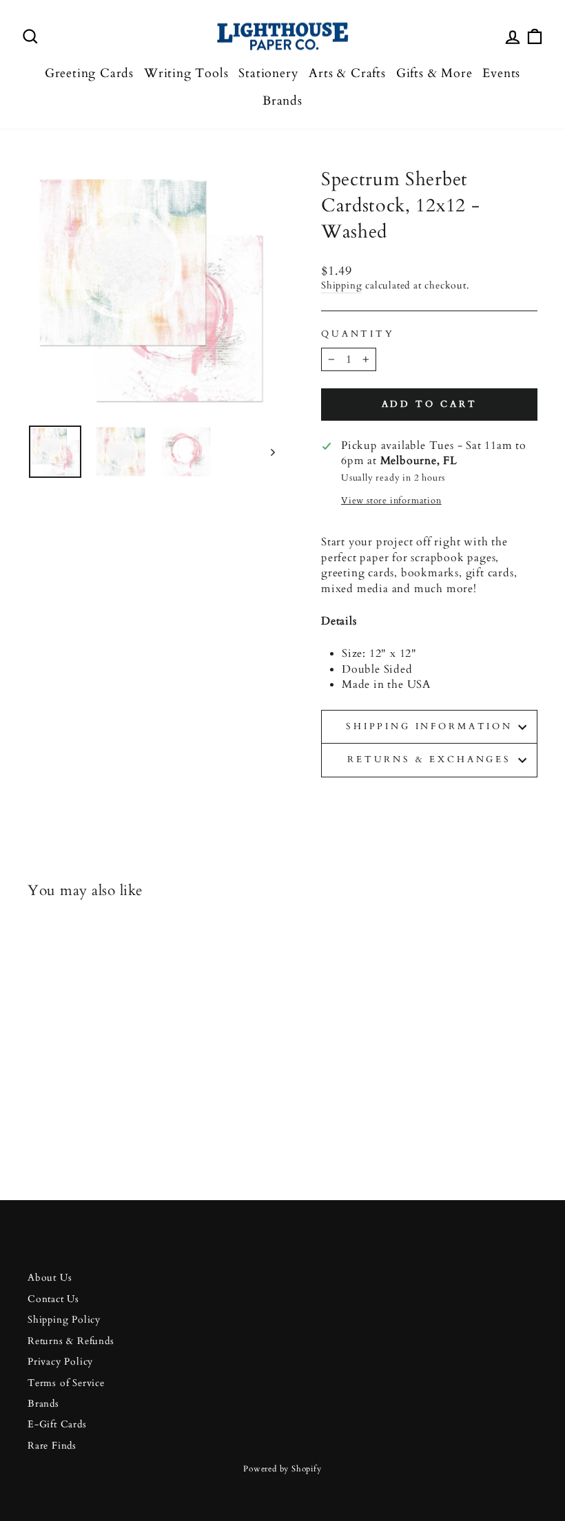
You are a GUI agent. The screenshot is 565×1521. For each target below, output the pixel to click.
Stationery (268, 73)
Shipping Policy (64, 1320)
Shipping (341, 286)
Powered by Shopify (282, 1468)
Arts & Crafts (347, 73)
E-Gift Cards (57, 1424)
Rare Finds (52, 1446)
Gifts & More (434, 73)
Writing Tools (186, 73)
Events (501, 73)
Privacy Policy (60, 1362)
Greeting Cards (89, 73)
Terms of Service (66, 1383)
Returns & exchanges (429, 759)
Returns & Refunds (71, 1341)
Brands (282, 100)
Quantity (358, 334)
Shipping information (429, 726)
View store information (391, 501)
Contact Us (53, 1299)
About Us (50, 1278)
